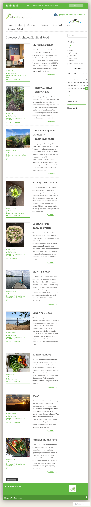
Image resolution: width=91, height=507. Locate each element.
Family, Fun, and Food (45, 439)
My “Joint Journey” (44, 44)
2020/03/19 (12, 250)
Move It (70, 25)
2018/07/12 (12, 459)
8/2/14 (36, 395)
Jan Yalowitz (12, 73)
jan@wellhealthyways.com (72, 15)
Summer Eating (42, 354)
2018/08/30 (12, 374)
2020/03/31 (12, 208)
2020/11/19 (12, 71)
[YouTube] (17, 5)
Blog (20, 25)
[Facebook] (10, 5)
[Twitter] (7, 5)
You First (44, 25)
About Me (31, 25)
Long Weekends (42, 312)
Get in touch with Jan (13, 486)
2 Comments (13, 258)
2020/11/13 (11, 114)
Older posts (11, 480)
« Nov (69, 96)
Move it (20, 75)
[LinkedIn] (14, 5)
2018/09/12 (12, 291)
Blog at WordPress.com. (13, 498)
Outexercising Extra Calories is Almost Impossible (44, 134)
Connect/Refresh (14, 118)
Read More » (52, 75)
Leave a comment (14, 79)
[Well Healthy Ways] (20, 18)
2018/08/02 (12, 414)
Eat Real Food (12, 75)
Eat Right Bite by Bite (45, 182)
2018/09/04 (12, 333)
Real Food (57, 25)
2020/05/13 (12, 150)
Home (10, 25)
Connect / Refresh (15, 29)
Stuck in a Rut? (41, 271)
